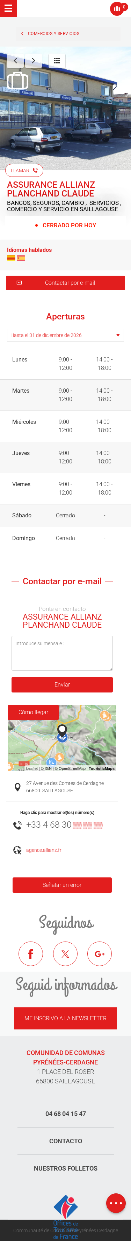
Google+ (104, 959)
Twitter (70, 959)
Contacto (65, 1141)
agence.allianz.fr (43, 850)
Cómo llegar (33, 712)
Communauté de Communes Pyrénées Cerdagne (65, 1230)
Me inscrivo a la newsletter (65, 1018)
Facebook (36, 959)
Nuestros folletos (65, 1168)
